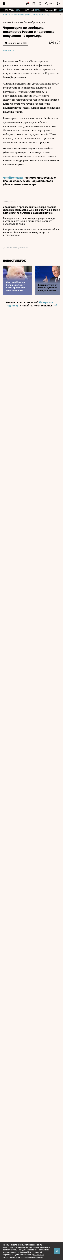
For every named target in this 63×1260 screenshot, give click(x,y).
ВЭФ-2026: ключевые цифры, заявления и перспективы (31, 14)
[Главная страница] (4, 3)
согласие (43, 1250)
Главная (7, 22)
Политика (19, 22)
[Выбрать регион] (40, 3)
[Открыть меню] (58, 3)
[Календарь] (27, 3)
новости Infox (14, 260)
